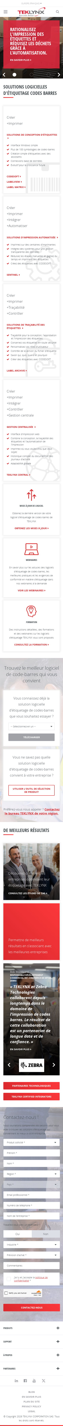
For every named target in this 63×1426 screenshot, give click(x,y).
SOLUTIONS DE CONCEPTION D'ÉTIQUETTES (32, 134)
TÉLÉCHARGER (31, 737)
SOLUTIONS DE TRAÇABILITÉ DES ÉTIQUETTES (26, 326)
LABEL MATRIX (15, 187)
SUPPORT (7, 1341)
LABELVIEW (13, 181)
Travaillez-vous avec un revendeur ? (21, 1224)
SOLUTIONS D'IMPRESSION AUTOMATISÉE (31, 237)
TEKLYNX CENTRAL (17, 474)
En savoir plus (31, 1396)
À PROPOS (7, 1355)
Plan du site (32, 1401)
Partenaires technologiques (31, 1085)
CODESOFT (13, 176)
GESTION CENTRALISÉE (20, 426)
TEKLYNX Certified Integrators (31, 1096)
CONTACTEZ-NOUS (32, 1307)
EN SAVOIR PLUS (19, 60)
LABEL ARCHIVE (16, 370)
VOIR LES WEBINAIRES (31, 590)
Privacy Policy (31, 1406)
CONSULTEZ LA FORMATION (30, 644)
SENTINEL (12, 274)
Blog (31, 1392)
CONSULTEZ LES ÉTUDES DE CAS (26, 893)
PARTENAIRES (9, 1368)
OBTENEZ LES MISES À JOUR (31, 528)
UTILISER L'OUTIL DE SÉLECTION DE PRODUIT (31, 790)
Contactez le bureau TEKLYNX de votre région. (32, 811)
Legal (31, 1411)
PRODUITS (7, 1328)
